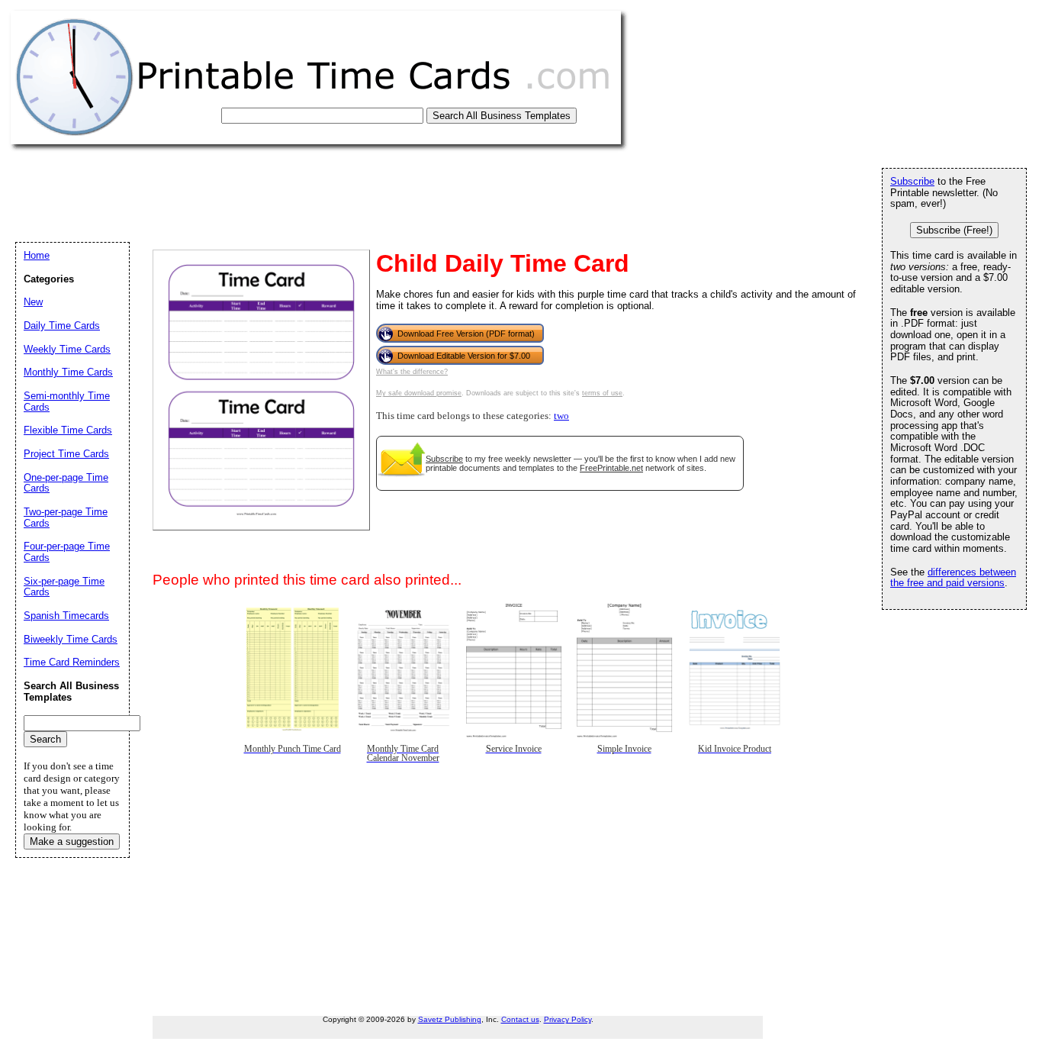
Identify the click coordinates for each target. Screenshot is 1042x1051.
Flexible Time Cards (68, 430)
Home (37, 255)
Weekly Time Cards (67, 349)
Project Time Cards (66, 453)
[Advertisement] (292, 188)
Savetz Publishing (449, 1019)
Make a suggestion (72, 841)
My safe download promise (419, 393)
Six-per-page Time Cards (64, 586)
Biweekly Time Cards (70, 639)
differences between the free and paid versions (953, 577)
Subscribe (444, 458)
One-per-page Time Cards (66, 483)
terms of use (602, 393)
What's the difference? (412, 372)
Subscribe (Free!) (954, 230)
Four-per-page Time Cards (67, 551)
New (33, 302)
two (561, 416)
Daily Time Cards (62, 325)
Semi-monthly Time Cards (67, 401)
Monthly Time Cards (68, 372)
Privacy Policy (567, 1019)
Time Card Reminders (72, 662)
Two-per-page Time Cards (66, 517)
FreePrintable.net (611, 467)
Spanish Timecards (66, 615)
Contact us (520, 1019)
